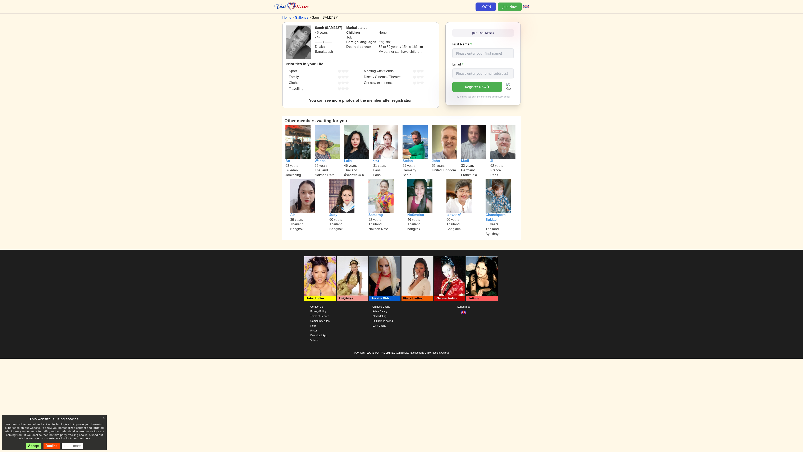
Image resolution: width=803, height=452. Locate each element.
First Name (462, 44)
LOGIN (486, 6)
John (436, 161)
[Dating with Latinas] (482, 278)
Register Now (475, 87)
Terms (488, 96)
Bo (287, 161)
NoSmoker (415, 215)
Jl (491, 161)
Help (313, 325)
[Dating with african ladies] (417, 278)
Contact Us (316, 306)
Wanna (320, 161)
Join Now (510, 6)
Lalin (348, 161)
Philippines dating (382, 321)
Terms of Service (319, 316)
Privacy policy (503, 96)
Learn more (72, 446)
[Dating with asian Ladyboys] (352, 278)
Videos (314, 340)
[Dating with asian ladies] (320, 278)
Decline (52, 446)
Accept (33, 446)
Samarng (375, 215)
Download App (318, 335)
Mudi (465, 161)
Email (458, 64)
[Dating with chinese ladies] (449, 278)
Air (292, 215)
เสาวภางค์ (454, 215)
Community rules (320, 321)
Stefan (408, 161)
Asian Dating (379, 311)
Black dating (379, 316)
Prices (313, 330)
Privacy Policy (318, 311)
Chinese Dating (381, 306)
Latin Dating (379, 325)
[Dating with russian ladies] (384, 278)
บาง (376, 161)
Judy (333, 215)
